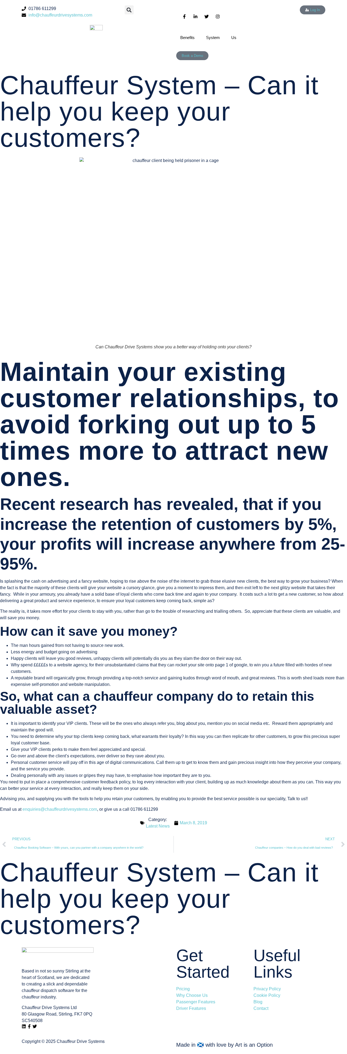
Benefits (187, 37)
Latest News (158, 826)
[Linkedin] (24, 1026)
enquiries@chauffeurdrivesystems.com (60, 809)
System (213, 37)
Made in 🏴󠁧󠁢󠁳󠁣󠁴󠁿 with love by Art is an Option (224, 1045)
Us (233, 37)
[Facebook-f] (29, 1026)
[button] (129, 9)
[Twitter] (35, 1026)
